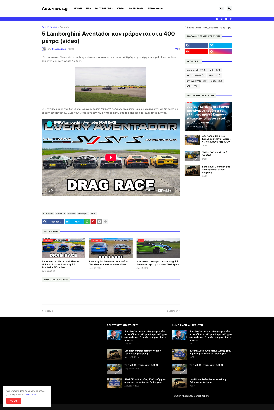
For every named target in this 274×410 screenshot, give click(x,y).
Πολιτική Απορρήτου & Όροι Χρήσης (190, 395)
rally (215, 70)
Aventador (65, 27)
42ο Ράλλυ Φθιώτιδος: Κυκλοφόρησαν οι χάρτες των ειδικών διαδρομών (216, 139)
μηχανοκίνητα (196, 80)
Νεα (214, 75)
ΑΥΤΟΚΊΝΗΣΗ (195, 75)
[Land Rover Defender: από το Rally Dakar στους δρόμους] (192, 170)
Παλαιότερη (172, 310)
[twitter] (221, 19)
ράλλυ (192, 86)
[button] (221, 8)
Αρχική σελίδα (49, 27)
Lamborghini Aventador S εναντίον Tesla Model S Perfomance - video (108, 263)
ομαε (216, 80)
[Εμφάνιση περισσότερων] (105, 221)
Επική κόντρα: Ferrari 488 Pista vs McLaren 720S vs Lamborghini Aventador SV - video (60, 264)
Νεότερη (48, 310)
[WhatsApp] (87, 221)
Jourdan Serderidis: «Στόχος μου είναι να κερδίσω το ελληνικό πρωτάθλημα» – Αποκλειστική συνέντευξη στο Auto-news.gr (145, 335)
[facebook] (217, 19)
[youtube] (226, 19)
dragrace (71, 213)
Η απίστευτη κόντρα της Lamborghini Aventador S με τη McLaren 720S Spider (158, 263)
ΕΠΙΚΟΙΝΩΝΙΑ (155, 8)
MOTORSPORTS (104, 8)
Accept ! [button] (14, 401)
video (93, 213)
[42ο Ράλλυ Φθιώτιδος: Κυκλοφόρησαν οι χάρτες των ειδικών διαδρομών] (192, 140)
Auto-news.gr (55, 8)
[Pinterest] (93, 221)
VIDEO (120, 8)
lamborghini (83, 213)
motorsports (196, 70)
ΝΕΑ (88, 8)
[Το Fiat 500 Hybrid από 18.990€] (192, 156)
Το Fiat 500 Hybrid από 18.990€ (214, 154)
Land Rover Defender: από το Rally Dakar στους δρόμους (216, 169)
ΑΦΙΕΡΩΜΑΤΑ (136, 8)
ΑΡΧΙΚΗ (77, 8)
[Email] (99, 221)
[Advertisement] (68, 346)
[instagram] (231, 19)
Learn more (30, 394)
